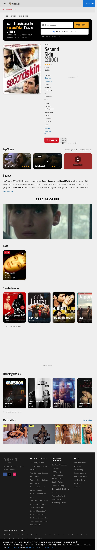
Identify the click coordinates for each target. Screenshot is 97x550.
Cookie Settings (58, 486)
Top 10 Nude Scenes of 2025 (38, 468)
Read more (8, 191)
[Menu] (4, 3)
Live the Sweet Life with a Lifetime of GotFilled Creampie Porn (38, 492)
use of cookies (12, 547)
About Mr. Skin (80, 463)
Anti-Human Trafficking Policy (59, 501)
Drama (48, 78)
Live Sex (77, 487)
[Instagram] (14, 474)
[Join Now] (89, 3)
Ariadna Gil (10, 166)
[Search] (79, 3)
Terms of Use (56, 36)
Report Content (58, 496)
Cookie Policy (57, 482)
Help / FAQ (56, 472)
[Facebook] (5, 474)
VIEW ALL (38, 538)
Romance (48, 81)
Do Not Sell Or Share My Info (60, 490)
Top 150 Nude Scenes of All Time (39, 474)
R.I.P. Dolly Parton (37, 514)
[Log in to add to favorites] (23, 253)
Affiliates (77, 466)
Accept (87, 544)
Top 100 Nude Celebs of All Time (39, 481)
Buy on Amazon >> (47, 131)
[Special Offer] (47, 221)
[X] (10, 474)
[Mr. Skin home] (14, 3)
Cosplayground (80, 473)
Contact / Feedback (60, 465)
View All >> (87, 420)
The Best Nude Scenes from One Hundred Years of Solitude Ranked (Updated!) (39, 506)
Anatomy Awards (37, 463)
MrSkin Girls (10, 10)
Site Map (55, 468)
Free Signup (81, 25)
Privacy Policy (45, 36)
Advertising (78, 470)
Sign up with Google (66, 32)
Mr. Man (77, 483)
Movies (13, 16)
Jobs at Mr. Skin (80, 477)
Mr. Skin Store (79, 480)
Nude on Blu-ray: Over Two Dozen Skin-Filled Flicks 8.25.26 (39, 521)
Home (5, 16)
